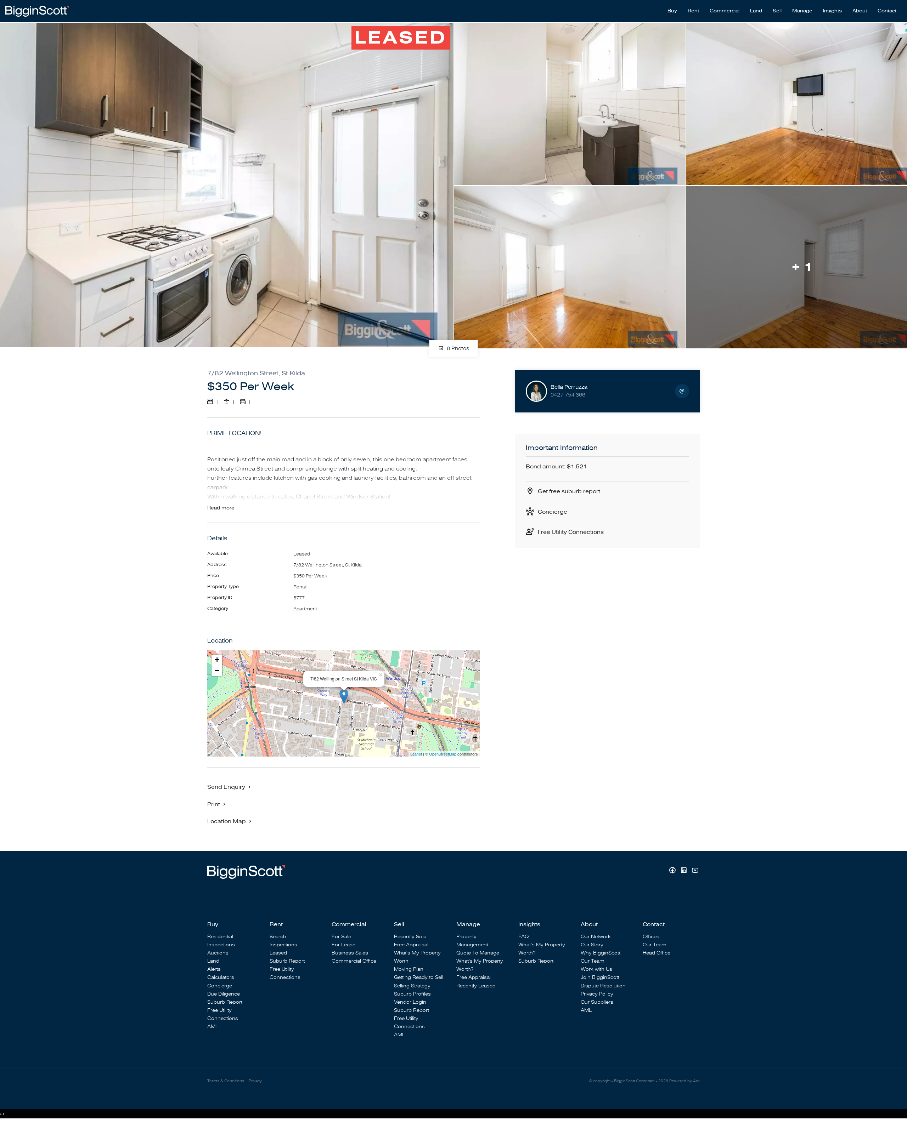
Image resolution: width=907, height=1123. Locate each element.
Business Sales (350, 953)
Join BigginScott (600, 977)
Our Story (592, 945)
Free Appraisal (411, 945)
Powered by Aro (684, 1081)
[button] (217, 804)
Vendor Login (410, 1002)
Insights (832, 11)
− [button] (217, 670)
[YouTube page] (695, 871)
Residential (220, 937)
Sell (777, 11)
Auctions (218, 953)
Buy (672, 11)
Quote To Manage (477, 953)
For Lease (343, 945)
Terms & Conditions (225, 1081)
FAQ (523, 937)
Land (756, 11)
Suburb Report (224, 1002)
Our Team (592, 961)
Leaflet (416, 754)
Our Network (596, 937)
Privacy (255, 1081)
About (859, 11)
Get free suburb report (569, 491)
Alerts (214, 969)
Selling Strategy (412, 986)
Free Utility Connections (571, 532)
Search (278, 937)
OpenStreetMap (442, 754)
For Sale (341, 937)
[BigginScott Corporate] (37, 10)
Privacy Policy (597, 994)
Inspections (221, 945)
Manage (802, 11)
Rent (693, 11)
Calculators (220, 977)
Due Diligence (223, 994)
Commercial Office (354, 961)
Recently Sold (410, 937)
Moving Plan (408, 969)
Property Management (472, 941)
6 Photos (457, 349)
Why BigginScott (600, 953)
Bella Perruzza (569, 387)
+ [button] (217, 659)
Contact (887, 11)
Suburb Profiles (412, 994)
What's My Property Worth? (479, 965)
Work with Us (596, 969)
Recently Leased (476, 986)
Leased (278, 953)
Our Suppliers (597, 1002)
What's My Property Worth (417, 957)
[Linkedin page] (684, 871)
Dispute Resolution (603, 986)
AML (212, 1027)
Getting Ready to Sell (418, 977)
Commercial (724, 11)
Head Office (656, 953)
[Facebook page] (673, 871)
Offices (651, 937)
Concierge (552, 512)
